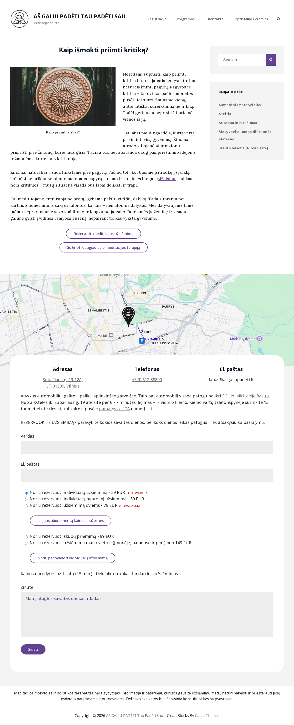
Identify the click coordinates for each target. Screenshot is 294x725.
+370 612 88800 (147, 379)
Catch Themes (207, 715)
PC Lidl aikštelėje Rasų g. (246, 396)
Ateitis (224, 113)
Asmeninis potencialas (239, 104)
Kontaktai (216, 19)
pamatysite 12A (114, 408)
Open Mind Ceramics (251, 19)
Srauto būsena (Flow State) (243, 148)
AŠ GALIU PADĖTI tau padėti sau (80, 16)
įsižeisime (166, 178)
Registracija (157, 19)
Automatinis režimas (237, 122)
